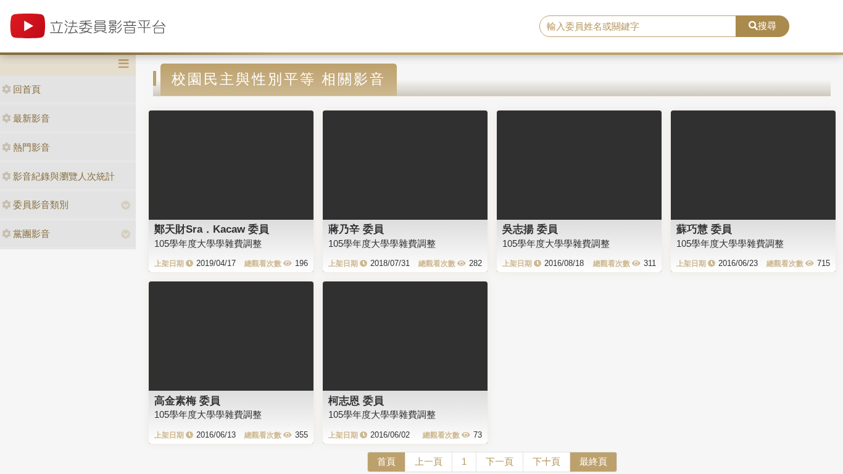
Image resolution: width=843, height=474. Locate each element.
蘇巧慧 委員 (704, 229)
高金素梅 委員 (187, 400)
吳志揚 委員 (530, 229)
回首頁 (27, 89)
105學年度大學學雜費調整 (208, 243)
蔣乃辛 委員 (356, 229)
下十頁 (546, 461)
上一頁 (428, 461)
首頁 (386, 461)
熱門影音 (31, 147)
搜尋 (767, 25)
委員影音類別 (41, 204)
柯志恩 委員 (356, 400)
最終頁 (593, 461)
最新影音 (31, 118)
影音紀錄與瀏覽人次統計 (64, 176)
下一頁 (499, 461)
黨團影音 (31, 233)
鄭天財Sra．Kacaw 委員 (211, 229)
